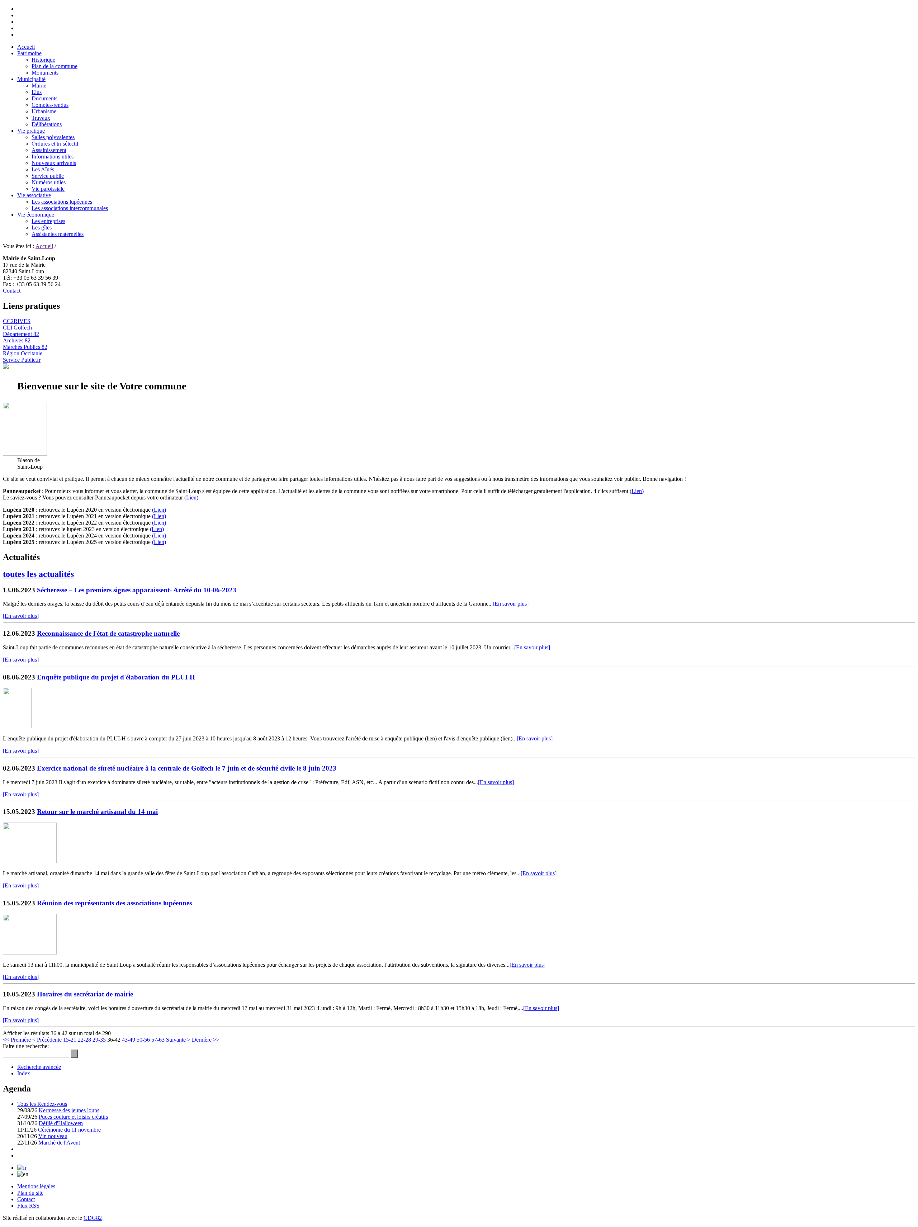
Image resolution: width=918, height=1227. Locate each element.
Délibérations (47, 124)
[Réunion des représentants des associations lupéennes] (30, 952)
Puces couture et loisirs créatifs (73, 1117)
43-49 (128, 1040)
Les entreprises (48, 221)
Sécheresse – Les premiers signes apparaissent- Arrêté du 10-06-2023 (136, 590)
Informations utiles (53, 156)
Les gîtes (42, 227)
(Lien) (159, 510)
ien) (161, 542)
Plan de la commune (54, 66)
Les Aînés (43, 169)
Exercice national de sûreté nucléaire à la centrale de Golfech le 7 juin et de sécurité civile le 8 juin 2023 (186, 768)
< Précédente (47, 1040)
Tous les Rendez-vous (42, 1104)
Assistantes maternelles (58, 234)
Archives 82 (16, 340)
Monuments (45, 73)
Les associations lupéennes (62, 202)
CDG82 (93, 1218)
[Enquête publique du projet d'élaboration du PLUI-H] (17, 726)
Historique (43, 60)
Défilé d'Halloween (61, 1123)
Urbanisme (44, 111)
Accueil (26, 47)
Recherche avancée (39, 1067)
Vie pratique (31, 131)
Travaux (41, 118)
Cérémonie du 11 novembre (69, 1130)
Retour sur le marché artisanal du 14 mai (97, 811)
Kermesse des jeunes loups (69, 1110)
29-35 (99, 1040)
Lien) (637, 491)
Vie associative (34, 195)
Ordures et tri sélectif (55, 144)
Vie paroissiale (48, 189)
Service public (48, 176)
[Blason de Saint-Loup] (25, 454)
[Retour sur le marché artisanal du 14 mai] (30, 861)
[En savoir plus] (511, 604)
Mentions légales (36, 1186)
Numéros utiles (49, 182)
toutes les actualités (38, 574)
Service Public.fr (22, 360)
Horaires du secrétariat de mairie (85, 994)
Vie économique (35, 215)
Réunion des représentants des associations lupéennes (114, 903)
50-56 (143, 1040)
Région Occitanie (22, 353)
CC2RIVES (16, 321)
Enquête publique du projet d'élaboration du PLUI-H (116, 677)
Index (23, 1073)
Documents (44, 98)
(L (154, 542)
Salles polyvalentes (53, 137)
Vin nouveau (52, 1136)
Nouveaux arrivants (54, 163)
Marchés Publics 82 (25, 347)
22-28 (84, 1040)
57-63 (158, 1040)
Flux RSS (28, 1206)
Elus (37, 92)
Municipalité (31, 79)
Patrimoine (29, 53)
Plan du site (30, 1193)
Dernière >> (205, 1040)
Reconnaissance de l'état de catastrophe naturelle (108, 633)
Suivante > (178, 1040)
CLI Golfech (17, 327)
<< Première (17, 1040)
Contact (11, 291)
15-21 (69, 1040)
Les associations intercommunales (70, 208)
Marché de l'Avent (59, 1143)
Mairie (39, 85)
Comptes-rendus (50, 105)
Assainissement (49, 150)
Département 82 (21, 334)
